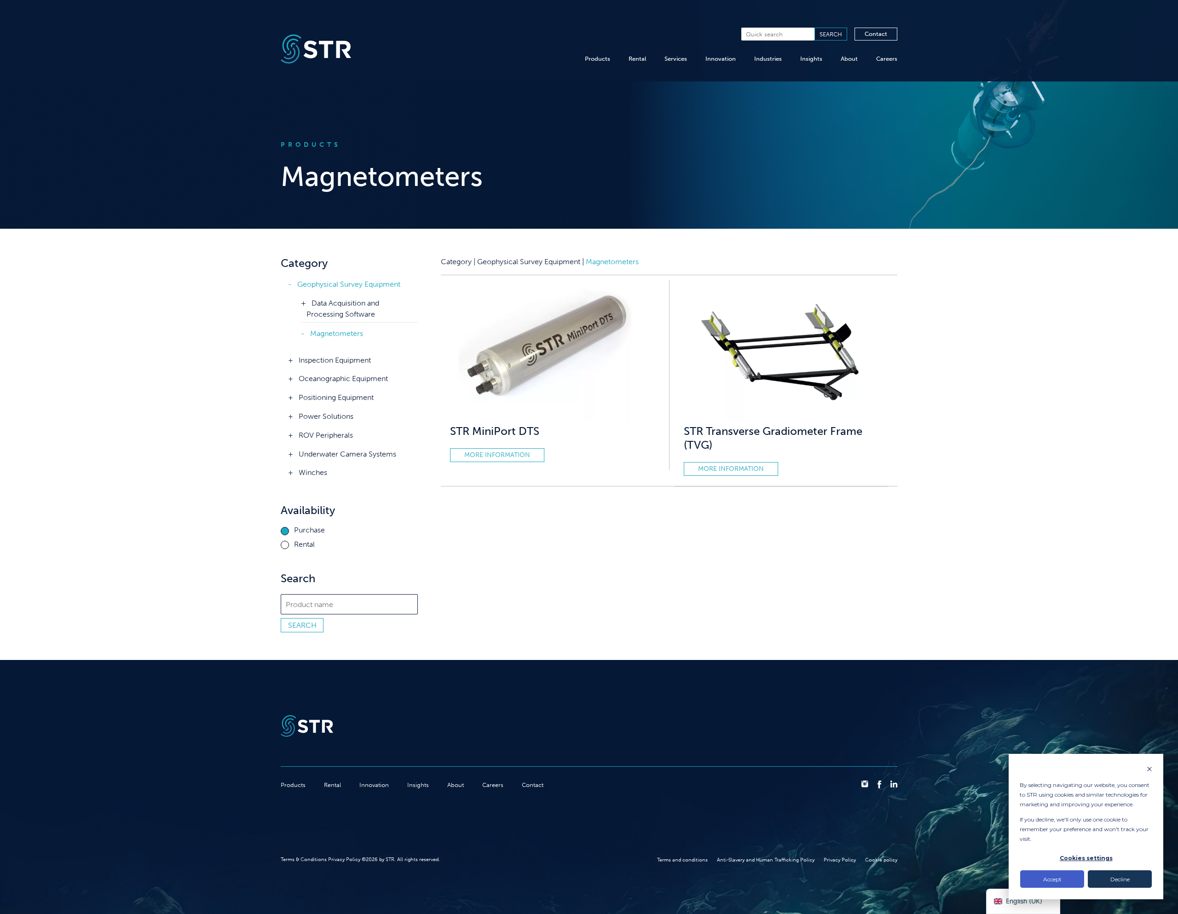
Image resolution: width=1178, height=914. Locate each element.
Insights (811, 58)
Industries (768, 58)
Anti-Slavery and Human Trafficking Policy (765, 859)
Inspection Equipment (335, 360)
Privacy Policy (840, 859)
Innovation (720, 58)
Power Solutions (326, 416)
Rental (637, 58)
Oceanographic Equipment (343, 378)
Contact (876, 33)
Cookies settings (1086, 858)
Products (597, 58)
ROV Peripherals (326, 435)
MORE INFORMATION (497, 455)
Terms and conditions (682, 859)
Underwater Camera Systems (347, 454)
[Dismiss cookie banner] (1149, 770)
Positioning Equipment (336, 397)
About (849, 58)
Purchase (309, 530)
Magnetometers (336, 333)
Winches (313, 472)
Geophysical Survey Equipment (348, 284)
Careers (886, 58)
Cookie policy (881, 859)
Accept (1052, 879)
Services (675, 58)
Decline (1120, 879)
